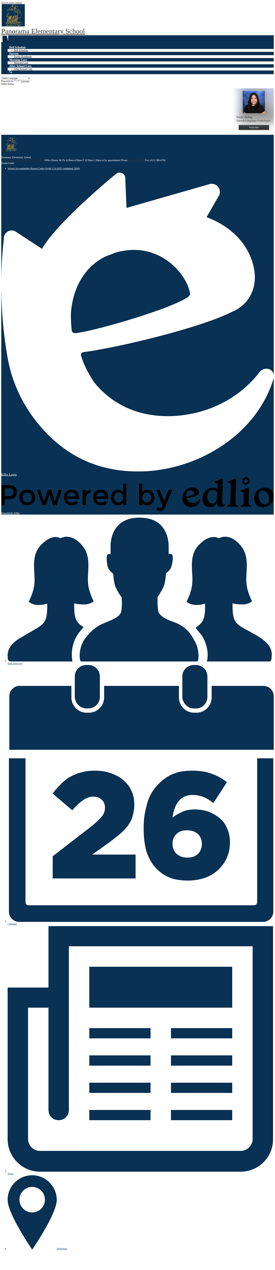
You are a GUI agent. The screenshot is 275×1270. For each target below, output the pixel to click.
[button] (17, 47)
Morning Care (21, 62)
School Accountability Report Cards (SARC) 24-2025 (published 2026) (44, 168)
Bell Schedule (21, 50)
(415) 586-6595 (136, 160)
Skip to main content (11, 2)
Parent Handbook (23, 56)
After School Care (23, 69)
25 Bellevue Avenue (11, 160)
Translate (24, 81)
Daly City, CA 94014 (33, 160)
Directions (62, 1248)
